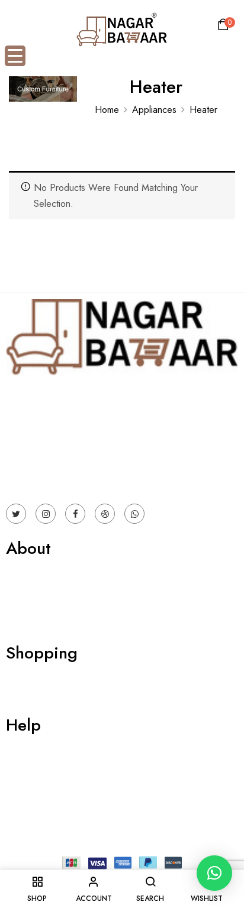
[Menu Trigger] (15, 56)
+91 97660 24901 (42, 459)
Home (107, 109)
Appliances (154, 109)
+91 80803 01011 (42, 475)
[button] (225, 27)
